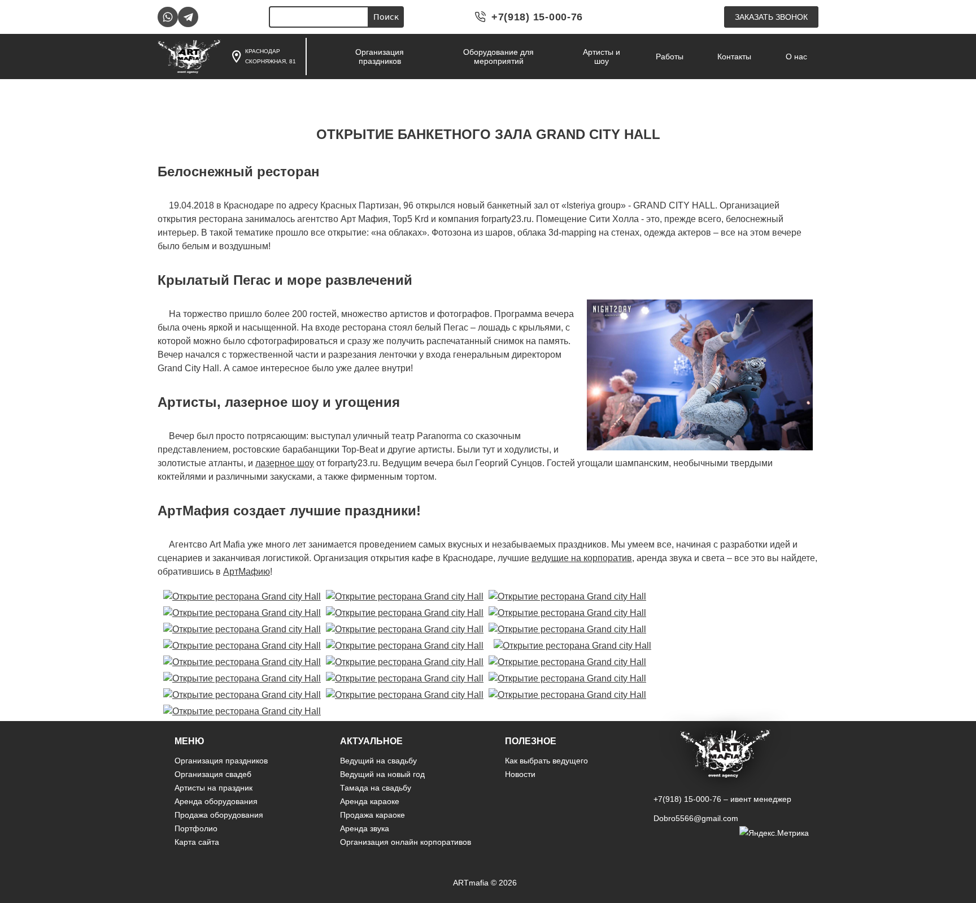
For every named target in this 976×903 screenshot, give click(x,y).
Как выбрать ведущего (546, 760)
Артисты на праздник (213, 787)
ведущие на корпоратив (581, 558)
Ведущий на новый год (382, 774)
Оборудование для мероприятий (498, 56)
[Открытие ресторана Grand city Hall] (242, 596)
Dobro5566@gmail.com (695, 818)
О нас (796, 56)
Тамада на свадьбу (375, 787)
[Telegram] (188, 17)
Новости (520, 774)
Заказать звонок (771, 16)
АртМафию (246, 571)
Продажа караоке (372, 814)
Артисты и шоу (601, 56)
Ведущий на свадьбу (378, 760)
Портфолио (196, 828)
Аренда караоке (369, 801)
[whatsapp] (168, 17)
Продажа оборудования (219, 814)
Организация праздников (379, 56)
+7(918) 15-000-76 (537, 17)
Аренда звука (364, 828)
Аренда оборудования (216, 801)
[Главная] (189, 56)
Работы (669, 56)
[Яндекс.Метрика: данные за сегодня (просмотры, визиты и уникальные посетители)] (774, 833)
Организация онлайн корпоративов (405, 841)
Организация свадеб (213, 774)
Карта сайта (197, 841)
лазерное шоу (284, 463)
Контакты (734, 56)
